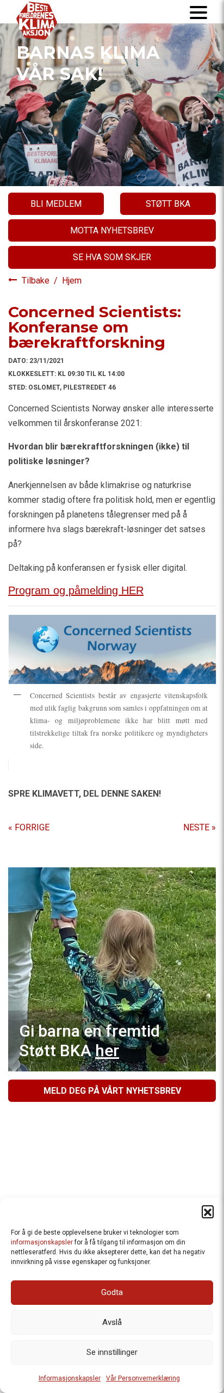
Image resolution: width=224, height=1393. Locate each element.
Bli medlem (56, 204)
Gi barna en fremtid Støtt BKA (89, 1040)
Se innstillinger (112, 1352)
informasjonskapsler (42, 1242)
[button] (207, 1211)
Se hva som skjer (112, 257)
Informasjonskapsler (70, 1378)
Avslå (112, 1322)
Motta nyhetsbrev (112, 230)
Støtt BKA (168, 204)
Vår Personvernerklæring (143, 1378)
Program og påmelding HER (76, 590)
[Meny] (198, 11)
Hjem (72, 280)
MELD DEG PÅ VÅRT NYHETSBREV (112, 1091)
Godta (112, 1292)
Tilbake (37, 280)
